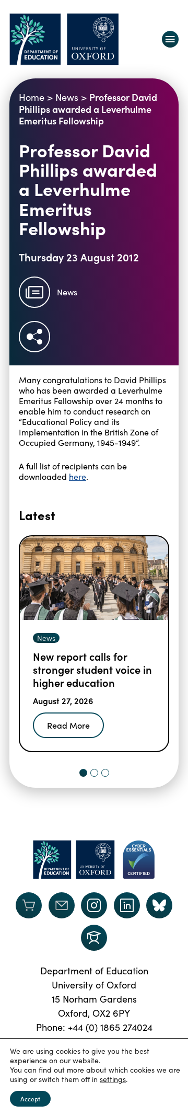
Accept (30, 1099)
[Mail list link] (62, 905)
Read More (68, 725)
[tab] (83, 773)
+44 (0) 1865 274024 (110, 1027)
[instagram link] (94, 905)
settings (113, 1079)
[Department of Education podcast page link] (94, 938)
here (77, 476)
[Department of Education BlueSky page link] (159, 905)
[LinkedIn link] (127, 905)
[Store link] (29, 905)
